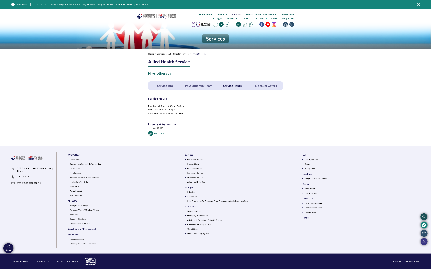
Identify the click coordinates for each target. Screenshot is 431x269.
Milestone (74, 214)
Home (151, 54)
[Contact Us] (291, 24)
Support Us (288, 18)
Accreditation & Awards (80, 223)
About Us (222, 14)
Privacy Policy (43, 261)
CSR (246, 18)
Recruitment (310, 189)
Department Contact (313, 203)
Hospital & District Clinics (316, 178)
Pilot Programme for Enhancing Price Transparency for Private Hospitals (217, 201)
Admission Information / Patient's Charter (204, 220)
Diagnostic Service (195, 177)
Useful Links (192, 229)
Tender (305, 217)
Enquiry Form (310, 212)
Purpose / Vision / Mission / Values (84, 210)
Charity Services (311, 159)
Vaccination (192, 196)
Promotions (75, 159)
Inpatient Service (194, 164)
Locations (258, 18)
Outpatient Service (195, 159)
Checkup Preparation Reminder (83, 244)
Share (8, 250)
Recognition (310, 168)
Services (236, 14)
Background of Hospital (80, 205)
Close (418, 4)
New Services (75, 173)
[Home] (285, 24)
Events (307, 164)
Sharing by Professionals (197, 215)
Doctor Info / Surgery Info (198, 233)
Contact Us (307, 198)
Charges (217, 18)
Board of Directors (78, 219)
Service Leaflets (194, 211)
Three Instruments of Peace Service (84, 177)
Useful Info (233, 18)
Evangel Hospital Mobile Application (85, 164)
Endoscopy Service (195, 173)
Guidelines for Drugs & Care (199, 224)
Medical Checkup (77, 239)
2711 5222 (23, 176)
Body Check (287, 14)
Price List (191, 192)
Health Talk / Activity (79, 182)
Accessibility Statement (67, 261)
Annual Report (76, 191)
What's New (205, 14)
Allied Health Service (178, 54)
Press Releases (76, 195)
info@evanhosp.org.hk (29, 182)
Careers (273, 18)
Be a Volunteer (311, 193)
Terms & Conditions (20, 261)
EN (238, 24)
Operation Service (194, 168)
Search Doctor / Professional (261, 14)
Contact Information (313, 208)
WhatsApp (159, 133)
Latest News (21, 4)
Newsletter (74, 186)
